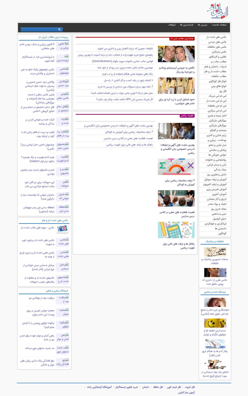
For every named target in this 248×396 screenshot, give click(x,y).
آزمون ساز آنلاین (186, 393)
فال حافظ (158, 387)
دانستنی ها (220, 229)
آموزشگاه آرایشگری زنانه (99, 387)
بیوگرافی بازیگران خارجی (217, 121)
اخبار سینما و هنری (217, 116)
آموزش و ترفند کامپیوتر (214, 184)
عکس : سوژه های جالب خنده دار (37, 228)
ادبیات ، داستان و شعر (215, 67)
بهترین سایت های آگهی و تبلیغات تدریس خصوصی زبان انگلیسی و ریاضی (177, 149)
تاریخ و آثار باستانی (216, 199)
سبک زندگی (220, 170)
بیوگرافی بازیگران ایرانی (217, 125)
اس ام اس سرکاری (217, 111)
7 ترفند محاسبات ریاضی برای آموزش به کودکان (180, 183)
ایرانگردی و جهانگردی (215, 224)
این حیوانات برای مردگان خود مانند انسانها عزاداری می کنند (39, 184)
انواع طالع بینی (218, 86)
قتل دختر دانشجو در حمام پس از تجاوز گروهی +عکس (37, 109)
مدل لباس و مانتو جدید (217, 145)
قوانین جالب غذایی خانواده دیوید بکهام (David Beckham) (122, 61)
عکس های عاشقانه (217, 47)
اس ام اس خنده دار (216, 101)
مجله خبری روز (218, 209)
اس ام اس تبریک (217, 96)
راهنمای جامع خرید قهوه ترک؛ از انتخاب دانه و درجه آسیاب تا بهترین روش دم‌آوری (115, 57)
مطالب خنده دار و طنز (215, 71)
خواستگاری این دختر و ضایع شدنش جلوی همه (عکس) (215, 312)
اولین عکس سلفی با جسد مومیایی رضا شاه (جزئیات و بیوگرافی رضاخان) (40, 99)
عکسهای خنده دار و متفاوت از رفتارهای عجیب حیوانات (39, 280)
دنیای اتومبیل (219, 219)
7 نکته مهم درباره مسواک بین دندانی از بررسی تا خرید (125, 87)
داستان (145, 387)
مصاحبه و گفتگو (218, 130)
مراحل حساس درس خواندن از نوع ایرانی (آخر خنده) (38, 267)
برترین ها (202, 25)
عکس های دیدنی (217, 42)
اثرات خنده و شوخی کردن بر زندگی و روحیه (40, 122)
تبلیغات (172, 25)
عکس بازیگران (219, 52)
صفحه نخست (219, 25)
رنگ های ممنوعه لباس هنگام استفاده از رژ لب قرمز (127, 74)
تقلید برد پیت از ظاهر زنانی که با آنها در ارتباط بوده (37, 134)
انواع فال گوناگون (217, 81)
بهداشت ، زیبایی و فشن (217, 140)
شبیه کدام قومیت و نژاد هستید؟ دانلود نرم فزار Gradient (37, 159)
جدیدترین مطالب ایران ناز (182, 38)
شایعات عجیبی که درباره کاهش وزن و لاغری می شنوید (125, 49)
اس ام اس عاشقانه (217, 106)
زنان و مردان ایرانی (216, 165)
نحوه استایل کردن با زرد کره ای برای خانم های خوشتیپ (177, 101)
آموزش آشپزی (219, 194)
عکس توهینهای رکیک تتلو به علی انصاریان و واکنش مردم (37, 71)
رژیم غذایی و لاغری (216, 135)
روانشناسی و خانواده (216, 160)
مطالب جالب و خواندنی (218, 62)
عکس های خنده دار (216, 37)
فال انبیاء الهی (174, 387)
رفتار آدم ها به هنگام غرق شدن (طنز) (215, 353)
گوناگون (222, 233)
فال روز (222, 91)
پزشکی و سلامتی (217, 150)
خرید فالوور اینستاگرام (127, 387)
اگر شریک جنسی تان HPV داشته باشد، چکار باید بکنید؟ (124, 99)
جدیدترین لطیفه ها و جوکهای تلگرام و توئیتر (215, 333)
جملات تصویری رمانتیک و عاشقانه (215, 261)
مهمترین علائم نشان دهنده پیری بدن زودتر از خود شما (125, 68)
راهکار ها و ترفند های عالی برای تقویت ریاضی (129, 145)
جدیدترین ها (186, 25)
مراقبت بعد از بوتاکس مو (41, 298)
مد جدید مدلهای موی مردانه (39, 348)
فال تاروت (190, 387)
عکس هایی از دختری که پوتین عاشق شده (214, 282)
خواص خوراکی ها (217, 155)
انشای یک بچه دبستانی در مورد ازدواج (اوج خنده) (215, 374)
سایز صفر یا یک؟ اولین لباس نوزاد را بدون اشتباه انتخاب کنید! (122, 93)
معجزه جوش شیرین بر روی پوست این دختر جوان (40, 313)
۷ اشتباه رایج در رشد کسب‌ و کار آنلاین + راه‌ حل (128, 80)
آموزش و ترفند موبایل (215, 179)
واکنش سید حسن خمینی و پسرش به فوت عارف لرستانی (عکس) (39, 86)
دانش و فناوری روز (216, 175)
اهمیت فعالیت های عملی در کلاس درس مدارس (128, 138)
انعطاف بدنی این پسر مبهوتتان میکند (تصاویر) (38, 209)
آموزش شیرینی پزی (216, 189)
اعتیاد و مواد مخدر (217, 204)
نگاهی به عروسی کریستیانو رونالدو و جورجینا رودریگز (177, 70)
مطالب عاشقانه (218, 76)
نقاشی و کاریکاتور (217, 57)
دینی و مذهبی (219, 214)
